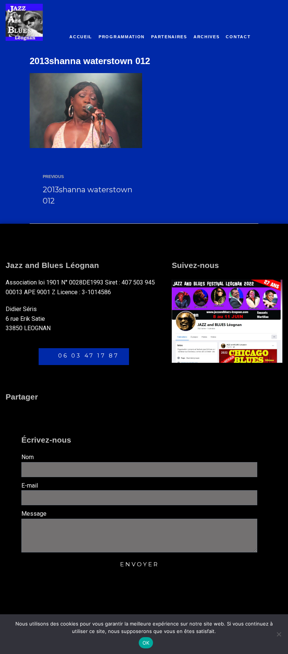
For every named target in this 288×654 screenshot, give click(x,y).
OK (146, 643)
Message (33, 513)
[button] (13, 413)
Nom (27, 457)
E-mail (29, 485)
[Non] (278, 634)
